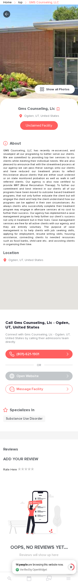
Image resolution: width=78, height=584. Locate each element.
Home (7, 2)
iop (20, 2)
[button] (6, 14)
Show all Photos (57, 89)
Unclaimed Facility (39, 125)
